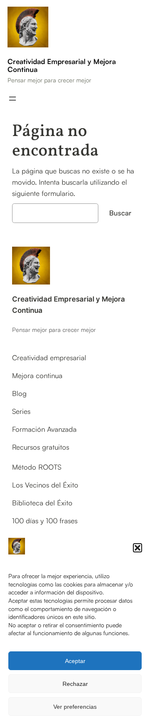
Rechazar (75, 683)
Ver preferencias (75, 706)
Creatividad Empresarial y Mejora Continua (62, 65)
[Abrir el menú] (13, 99)
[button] (137, 548)
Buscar (120, 212)
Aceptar (75, 661)
